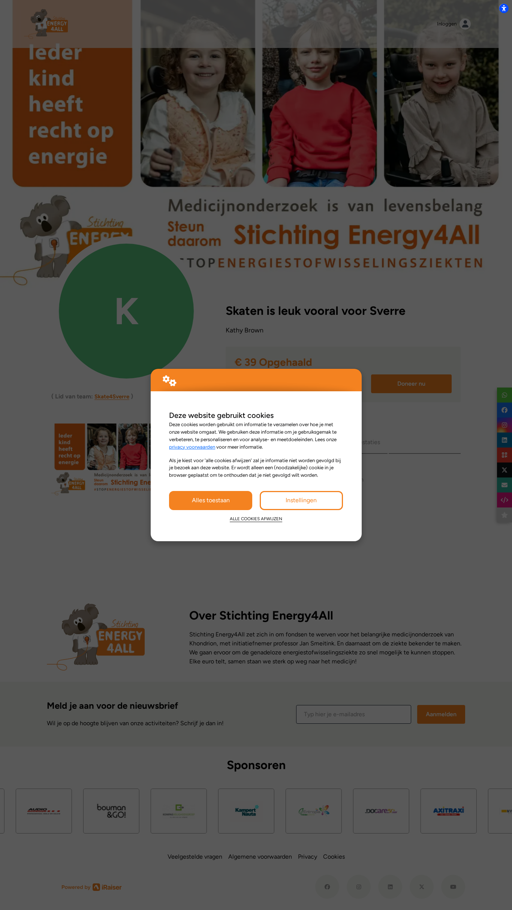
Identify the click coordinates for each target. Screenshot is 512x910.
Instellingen (301, 500)
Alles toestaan (211, 500)
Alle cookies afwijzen (256, 518)
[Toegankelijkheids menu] (503, 8)
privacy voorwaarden (192, 447)
